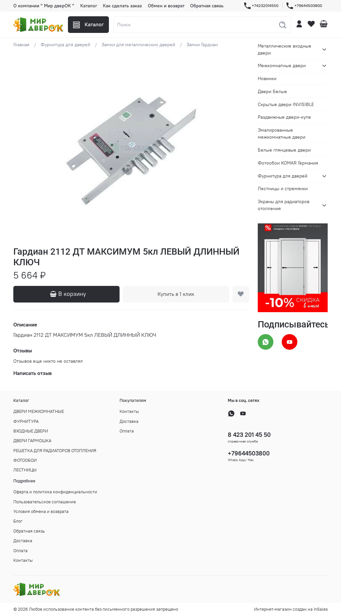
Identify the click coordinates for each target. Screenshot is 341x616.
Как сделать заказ (122, 6)
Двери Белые (272, 91)
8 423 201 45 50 (249, 434)
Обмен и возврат (166, 6)
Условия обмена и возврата (41, 511)
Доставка (129, 421)
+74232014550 (265, 5)
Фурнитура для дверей (65, 45)
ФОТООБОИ (25, 460)
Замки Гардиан (202, 45)
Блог (18, 521)
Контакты (129, 411)
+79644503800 (308, 5)
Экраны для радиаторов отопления (283, 204)
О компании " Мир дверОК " (43, 6)
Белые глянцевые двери (284, 150)
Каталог (88, 6)
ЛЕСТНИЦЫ (25, 469)
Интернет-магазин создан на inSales (291, 609)
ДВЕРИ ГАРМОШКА (32, 440)
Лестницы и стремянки (283, 188)
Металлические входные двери (284, 49)
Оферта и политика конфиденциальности (55, 491)
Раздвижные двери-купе (284, 117)
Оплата (127, 431)
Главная (21, 45)
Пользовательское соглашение (44, 501)
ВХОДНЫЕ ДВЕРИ (30, 431)
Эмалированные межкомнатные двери (281, 133)
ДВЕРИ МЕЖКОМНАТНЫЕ (38, 411)
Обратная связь (206, 6)
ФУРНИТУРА (26, 421)
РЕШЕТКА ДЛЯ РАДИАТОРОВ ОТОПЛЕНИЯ (54, 450)
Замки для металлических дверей (138, 45)
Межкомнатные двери (282, 65)
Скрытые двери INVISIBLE (286, 104)
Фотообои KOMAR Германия (288, 163)
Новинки (267, 78)
